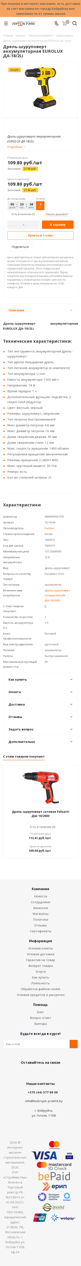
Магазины (40, 913)
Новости (40, 896)
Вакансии (40, 908)
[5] (25, 125)
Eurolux (49, 528)
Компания (40, 889)
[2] (14, 125)
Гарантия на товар (40, 960)
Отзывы (40, 925)
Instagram (44, 1072)
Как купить (40, 977)
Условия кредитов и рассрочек (41, 995)
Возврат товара (40, 966)
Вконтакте (24, 1072)
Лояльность (40, 983)
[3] (18, 125)
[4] (21, 125)
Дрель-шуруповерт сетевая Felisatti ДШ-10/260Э (57, 595)
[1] (10, 125)
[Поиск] (74, 24)
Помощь (40, 1004)
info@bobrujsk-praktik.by (44, 1101)
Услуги (41, 971)
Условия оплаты (40, 948)
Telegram (55, 1072)
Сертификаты (40, 931)
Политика (40, 919)
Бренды (40, 1023)
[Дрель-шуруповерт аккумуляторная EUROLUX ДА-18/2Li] (40, 88)
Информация (40, 941)
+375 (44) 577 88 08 (43, 1092)
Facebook (34, 1072)
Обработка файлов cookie (40, 989)
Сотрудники (40, 902)
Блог (40, 1012)
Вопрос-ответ (40, 1018)
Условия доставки (40, 954)
